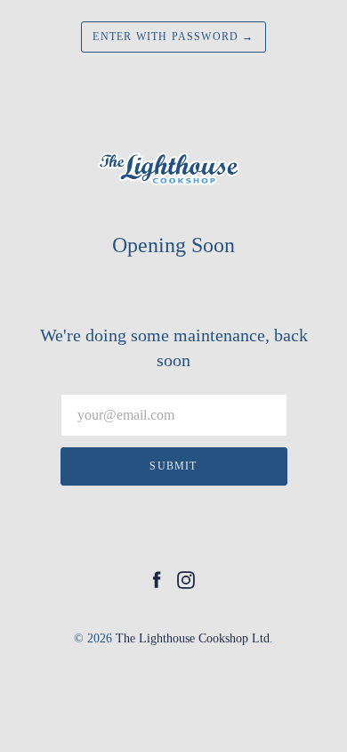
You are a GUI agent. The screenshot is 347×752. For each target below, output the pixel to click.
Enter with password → (173, 36)
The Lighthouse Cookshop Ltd (193, 638)
